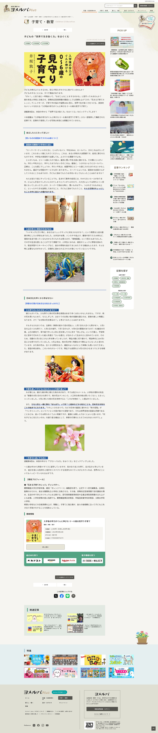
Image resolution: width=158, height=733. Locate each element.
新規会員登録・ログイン (146, 5)
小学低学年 (117, 297)
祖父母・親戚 (125, 278)
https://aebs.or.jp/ (110, 728)
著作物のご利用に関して (31, 714)
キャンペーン (142, 11)
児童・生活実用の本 (89, 11)
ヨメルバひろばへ (58, 692)
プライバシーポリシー (47, 714)
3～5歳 (124, 294)
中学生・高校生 (118, 305)
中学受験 (45, 43)
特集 (151, 11)
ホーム (27, 698)
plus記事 (30, 17)
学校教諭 (36, 43)
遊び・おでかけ (129, 11)
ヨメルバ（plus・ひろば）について (34, 711)
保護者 (28, 43)
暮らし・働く (116, 11)
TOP (25, 17)
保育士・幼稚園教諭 (119, 282)
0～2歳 (116, 294)
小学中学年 (128, 297)
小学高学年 (117, 301)
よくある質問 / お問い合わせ (64, 711)
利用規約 (57, 714)
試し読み (45, 547)
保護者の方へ (50, 711)
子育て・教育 (104, 11)
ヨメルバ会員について (101, 714)
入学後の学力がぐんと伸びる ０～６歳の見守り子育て (57, 17)
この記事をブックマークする (96, 43)
